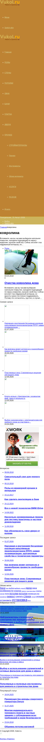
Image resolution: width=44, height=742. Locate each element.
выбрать (17, 588)
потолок (23, 593)
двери (28, 588)
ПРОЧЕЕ (8, 135)
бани (2, 588)
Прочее (12, 156)
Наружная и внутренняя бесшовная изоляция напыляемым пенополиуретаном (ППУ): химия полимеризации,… (24, 325)
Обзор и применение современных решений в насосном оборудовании (19, 654)
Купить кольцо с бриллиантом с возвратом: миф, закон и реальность (23, 397)
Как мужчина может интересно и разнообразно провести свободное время (24, 350)
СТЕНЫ (8, 73)
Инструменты (14, 166)
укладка (40, 596)
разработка (3, 596)
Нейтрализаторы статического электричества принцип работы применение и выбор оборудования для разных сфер (22, 621)
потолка (13, 593)
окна (34, 588)
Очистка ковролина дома (22, 282)
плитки (2, 594)
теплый (33, 596)
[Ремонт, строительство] (10, 5)
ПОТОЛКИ (9, 83)
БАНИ (7, 104)
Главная (3, 227)
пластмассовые (31, 591)
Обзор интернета (16, 176)
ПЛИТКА (8, 114)
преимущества (33, 594)
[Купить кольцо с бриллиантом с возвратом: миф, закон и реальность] (17, 394)
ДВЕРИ (8, 125)
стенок (27, 596)
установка (19, 600)
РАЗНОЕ (12, 197)
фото (29, 600)
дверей (23, 588)
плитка (38, 591)
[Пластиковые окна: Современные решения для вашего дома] (17, 371)
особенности (6, 590)
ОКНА (7, 93)
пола (7, 594)
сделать (19, 596)
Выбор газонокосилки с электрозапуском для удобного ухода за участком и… (23, 421)
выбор (11, 588)
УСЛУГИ (12, 187)
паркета (24, 591)
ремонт (11, 596)
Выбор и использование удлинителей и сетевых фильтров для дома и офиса (21, 669)
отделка (17, 591)
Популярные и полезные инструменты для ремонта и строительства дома (21, 685)
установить (6, 600)
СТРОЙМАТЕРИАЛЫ (18, 145)
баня (7, 588)
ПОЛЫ (7, 62)
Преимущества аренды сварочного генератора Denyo (19, 638)
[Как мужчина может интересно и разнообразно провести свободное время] (17, 347)
